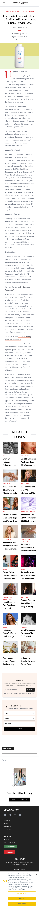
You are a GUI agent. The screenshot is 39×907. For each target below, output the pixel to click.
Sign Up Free (19, 869)
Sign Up (29, 689)
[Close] (36, 874)
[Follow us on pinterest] (10, 815)
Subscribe (9, 852)
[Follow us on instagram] (15, 815)
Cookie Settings (10, 846)
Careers (6, 823)
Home (7, 11)
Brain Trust (7, 833)
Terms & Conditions (9, 842)
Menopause (7, 655)
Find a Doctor (7, 826)
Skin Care (25, 456)
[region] (19, 889)
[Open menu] (4, 3)
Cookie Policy (7, 839)
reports (21, 115)
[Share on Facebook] (3, 760)
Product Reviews (28, 511)
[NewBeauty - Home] (19, 3)
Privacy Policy (8, 836)
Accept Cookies (22, 903)
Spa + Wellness (28, 11)
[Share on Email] (6, 760)
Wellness (15, 11)
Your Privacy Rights (22, 893)
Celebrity (25, 484)
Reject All (21, 898)
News (5, 569)
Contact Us (7, 820)
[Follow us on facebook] (5, 815)
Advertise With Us (9, 830)
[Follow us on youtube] (20, 815)
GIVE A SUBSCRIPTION (19, 799)
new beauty (8, 748)
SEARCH (19, 729)
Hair (4, 456)
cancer (7, 265)
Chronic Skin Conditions (26, 540)
